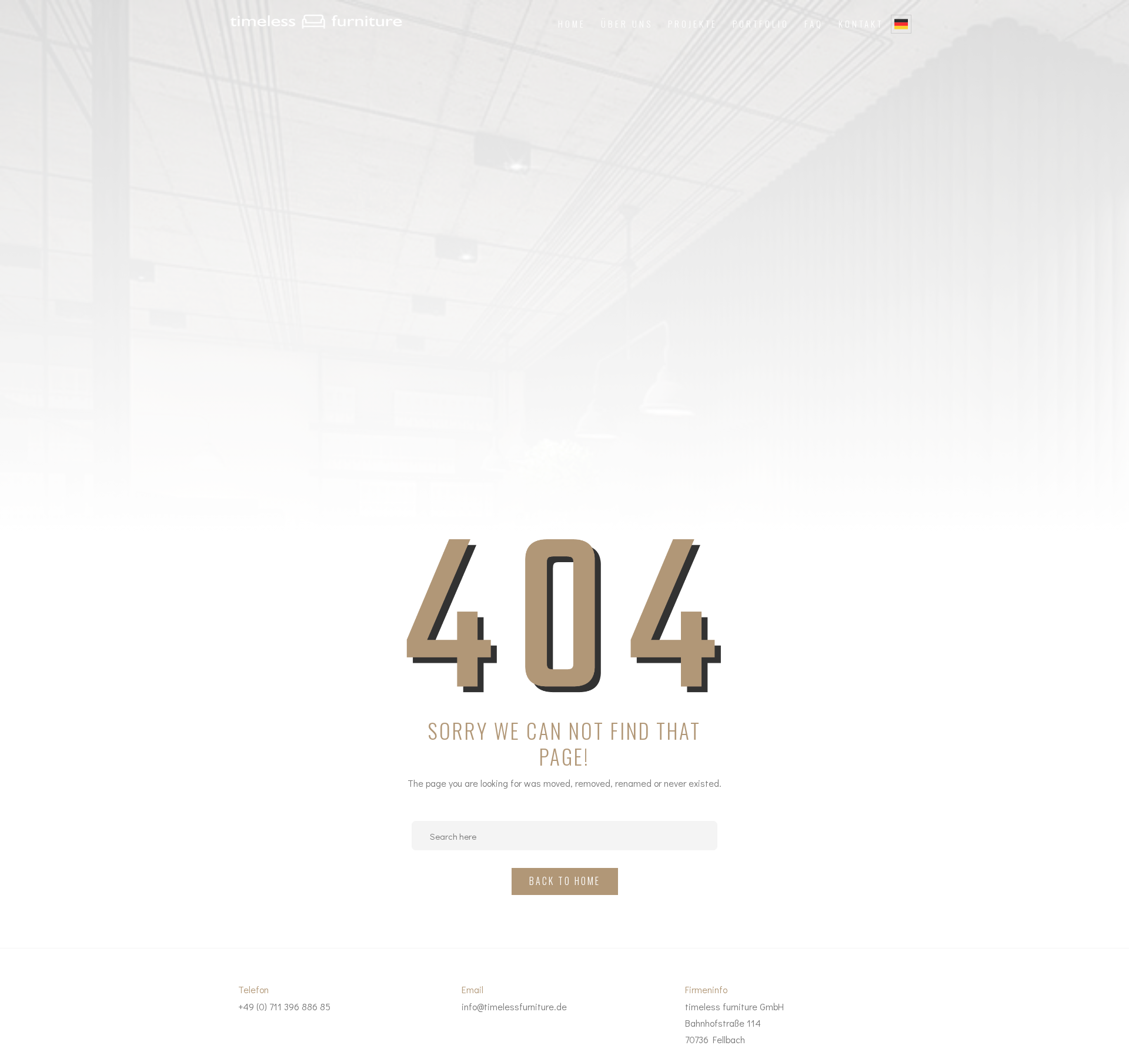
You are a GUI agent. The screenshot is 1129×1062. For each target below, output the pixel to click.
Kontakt (861, 23)
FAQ (813, 23)
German (901, 24)
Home (572, 23)
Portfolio (761, 23)
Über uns (627, 23)
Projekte (692, 23)
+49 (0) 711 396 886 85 (284, 1006)
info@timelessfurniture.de (514, 1006)
